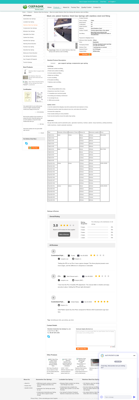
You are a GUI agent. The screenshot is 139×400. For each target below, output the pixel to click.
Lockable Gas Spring (28, 22)
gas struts (71, 320)
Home (49, 7)
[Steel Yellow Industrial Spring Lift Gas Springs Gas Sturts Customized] (25, 83)
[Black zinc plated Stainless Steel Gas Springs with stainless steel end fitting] (62, 30)
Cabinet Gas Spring (28, 37)
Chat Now (103, 1)
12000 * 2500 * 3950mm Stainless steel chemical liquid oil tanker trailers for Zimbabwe (67, 372)
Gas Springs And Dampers (30, 56)
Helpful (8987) (79, 280)
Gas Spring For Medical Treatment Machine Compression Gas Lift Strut (69, 393)
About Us (66, 7)
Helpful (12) (64, 305)
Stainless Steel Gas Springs (41, 12)
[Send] (134, 397)
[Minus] (134, 355)
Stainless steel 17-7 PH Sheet (95, 369)
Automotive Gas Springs (29, 18)
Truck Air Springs (27, 62)
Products (56, 7)
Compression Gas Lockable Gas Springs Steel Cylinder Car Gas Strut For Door (69, 388)
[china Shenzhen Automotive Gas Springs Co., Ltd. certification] (28, 96)
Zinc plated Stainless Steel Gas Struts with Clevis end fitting (91, 393)
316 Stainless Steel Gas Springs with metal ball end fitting (35, 77)
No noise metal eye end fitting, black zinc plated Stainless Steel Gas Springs (91, 388)
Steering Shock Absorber (29, 43)
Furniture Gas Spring (28, 46)
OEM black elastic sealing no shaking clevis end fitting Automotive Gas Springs (46, 385)
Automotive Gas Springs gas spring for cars (46, 389)
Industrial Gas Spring (28, 50)
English (112, 1)
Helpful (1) (78, 259)
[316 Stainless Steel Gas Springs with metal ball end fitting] (25, 77)
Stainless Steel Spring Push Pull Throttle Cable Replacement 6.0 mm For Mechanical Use (81, 372)
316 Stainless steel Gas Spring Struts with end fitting (91, 384)
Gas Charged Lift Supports (30, 59)
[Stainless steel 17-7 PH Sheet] (95, 362)
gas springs (65, 320)
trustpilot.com (64, 259)
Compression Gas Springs (30, 28)
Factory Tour (75, 7)
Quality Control (86, 7)
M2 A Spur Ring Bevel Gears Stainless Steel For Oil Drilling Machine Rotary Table (53, 371)
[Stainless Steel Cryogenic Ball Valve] (25, 71)
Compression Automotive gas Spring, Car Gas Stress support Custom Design (46, 394)
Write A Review (64, 234)
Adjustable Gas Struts (28, 34)
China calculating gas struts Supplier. (48, 398)
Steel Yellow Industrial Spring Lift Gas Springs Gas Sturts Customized (36, 83)
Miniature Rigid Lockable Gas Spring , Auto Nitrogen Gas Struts (69, 384)
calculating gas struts (55, 320)
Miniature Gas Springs (29, 31)
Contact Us (97, 7)
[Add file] (101, 397)
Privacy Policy (34, 398)
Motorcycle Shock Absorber (30, 53)
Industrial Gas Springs (29, 40)
